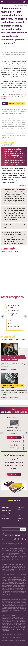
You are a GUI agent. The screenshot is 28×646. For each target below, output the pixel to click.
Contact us (21, 521)
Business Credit (15, 324)
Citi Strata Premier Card (14, 418)
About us (20, 518)
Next (25, 316)
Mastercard (13, 318)
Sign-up (23, 529)
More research (14, 397)
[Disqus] (14, 273)
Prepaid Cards (14, 310)
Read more (22, 185)
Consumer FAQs (6, 513)
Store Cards (20, 103)
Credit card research (7, 510)
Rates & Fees (14, 433)
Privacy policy (5, 518)
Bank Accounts (14, 327)
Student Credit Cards (14, 314)
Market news (5, 507)
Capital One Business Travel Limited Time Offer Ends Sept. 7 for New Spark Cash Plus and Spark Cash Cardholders (14, 357)
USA (5, 539)
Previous (2, 316)
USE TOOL (14, 474)
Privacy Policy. (17, 535)
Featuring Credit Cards (15, 306)
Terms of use (5, 521)
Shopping (12, 103)
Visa (11, 321)
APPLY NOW (14, 437)
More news (13, 369)
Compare (12, 448)
